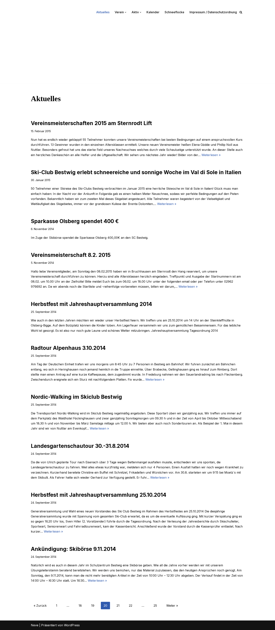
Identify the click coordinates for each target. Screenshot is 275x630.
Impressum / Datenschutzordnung (213, 12)
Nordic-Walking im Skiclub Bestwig (76, 397)
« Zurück (40, 605)
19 (92, 605)
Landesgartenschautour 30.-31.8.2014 (80, 446)
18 (80, 605)
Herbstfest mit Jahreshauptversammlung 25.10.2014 (98, 495)
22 (130, 605)
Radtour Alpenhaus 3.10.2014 (68, 348)
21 (118, 605)
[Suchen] (240, 12)
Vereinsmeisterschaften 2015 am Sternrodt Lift (91, 123)
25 (155, 605)
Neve (34, 625)
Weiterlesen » (211, 155)
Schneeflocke (174, 12)
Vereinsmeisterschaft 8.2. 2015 (71, 255)
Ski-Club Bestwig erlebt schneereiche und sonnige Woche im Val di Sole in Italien (136, 172)
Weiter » (172, 605)
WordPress (72, 625)
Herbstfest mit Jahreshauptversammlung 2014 (91, 304)
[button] (125, 12)
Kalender (152, 12)
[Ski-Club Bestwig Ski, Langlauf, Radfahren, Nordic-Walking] (42, 12)
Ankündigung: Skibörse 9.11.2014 (73, 549)
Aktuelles (102, 12)
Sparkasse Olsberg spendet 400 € (75, 221)
